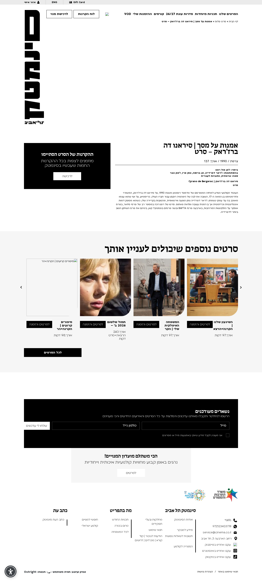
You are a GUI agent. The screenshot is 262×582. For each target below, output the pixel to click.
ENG (54, 2)
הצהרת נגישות (205, 571)
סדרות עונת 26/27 (179, 14)
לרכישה (67, 176)
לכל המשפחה (120, 532)
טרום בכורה (122, 526)
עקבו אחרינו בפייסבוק (218, 545)
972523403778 (222, 526)
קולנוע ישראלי (90, 526)
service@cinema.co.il (217, 532)
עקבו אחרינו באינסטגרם (216, 551)
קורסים (159, 14)
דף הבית (233, 21)
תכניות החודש (120, 519)
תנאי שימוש (155, 530)
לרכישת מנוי (59, 14)
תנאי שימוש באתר (228, 571)
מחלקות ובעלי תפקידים (153, 522)
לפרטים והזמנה (200, 324)
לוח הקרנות (86, 14)
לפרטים (131, 473)
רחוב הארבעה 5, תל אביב (216, 538)
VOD (127, 14)
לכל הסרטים (53, 352)
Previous (241, 287)
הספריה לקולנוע (183, 546)
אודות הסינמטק (183, 519)
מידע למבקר (185, 530)
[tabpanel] (212, 298)
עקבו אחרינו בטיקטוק (218, 557)
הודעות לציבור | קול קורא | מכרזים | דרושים (148, 538)
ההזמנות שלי (142, 14)
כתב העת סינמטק (53, 519)
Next (21, 287)
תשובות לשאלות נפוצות (179, 536)
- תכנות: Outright (36, 572)
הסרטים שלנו (228, 14)
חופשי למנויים (90, 519)
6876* (228, 520)
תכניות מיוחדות (206, 14)
